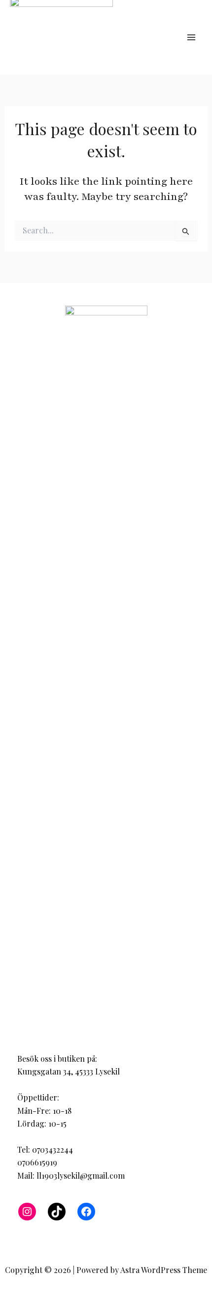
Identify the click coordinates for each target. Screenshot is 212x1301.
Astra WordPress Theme (163, 1270)
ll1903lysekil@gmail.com (80, 1175)
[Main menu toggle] (191, 37)
